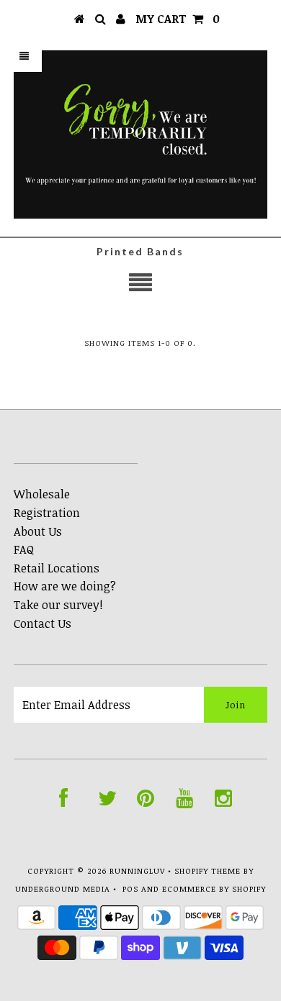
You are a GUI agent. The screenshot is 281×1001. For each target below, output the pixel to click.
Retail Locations (56, 568)
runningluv (137, 870)
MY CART (177, 19)
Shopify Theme (207, 870)
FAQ (24, 549)
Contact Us (42, 623)
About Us (38, 531)
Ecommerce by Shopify (214, 888)
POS (130, 888)
